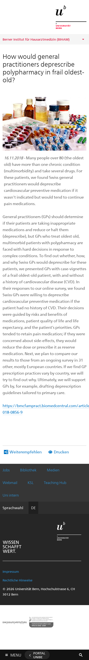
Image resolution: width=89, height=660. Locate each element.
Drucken (61, 451)
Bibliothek (28, 469)
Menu (15, 654)
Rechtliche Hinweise (17, 580)
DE (33, 507)
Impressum (11, 571)
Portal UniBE (39, 655)
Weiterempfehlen (26, 451)
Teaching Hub (55, 482)
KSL (30, 482)
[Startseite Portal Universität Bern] (71, 17)
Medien (53, 469)
